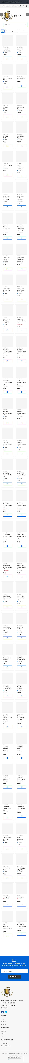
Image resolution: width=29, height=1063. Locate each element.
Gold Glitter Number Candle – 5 (7, 413)
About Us (3, 1021)
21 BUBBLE (20, 897)
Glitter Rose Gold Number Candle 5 (6, 259)
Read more (21, 330)
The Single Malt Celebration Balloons (7, 839)
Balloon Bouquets (21, 625)
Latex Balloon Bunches (23, 775)
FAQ (27, 6)
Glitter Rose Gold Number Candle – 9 (6, 320)
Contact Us (21, 6)
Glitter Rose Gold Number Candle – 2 (20, 197)
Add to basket (7, 58)
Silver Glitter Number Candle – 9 (7, 628)
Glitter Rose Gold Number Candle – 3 (6, 228)
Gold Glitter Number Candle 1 (7, 351)
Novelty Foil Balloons (22, 866)
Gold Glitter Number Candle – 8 (21, 444)
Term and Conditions (6, 1045)
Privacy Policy (4, 1043)
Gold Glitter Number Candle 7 (7, 444)
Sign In (3, 1033)
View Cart (3, 1031)
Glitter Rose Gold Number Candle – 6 (20, 259)
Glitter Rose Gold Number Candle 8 (20, 290)
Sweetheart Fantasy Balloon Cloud (7, 808)
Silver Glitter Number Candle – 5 (7, 567)
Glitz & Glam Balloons (22, 804)
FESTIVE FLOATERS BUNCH (6, 748)
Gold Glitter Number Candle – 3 (7, 382)
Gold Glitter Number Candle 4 (21, 382)
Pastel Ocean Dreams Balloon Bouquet (7, 717)
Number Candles (21, 194)
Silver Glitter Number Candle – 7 (7, 598)
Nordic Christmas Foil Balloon (21, 839)
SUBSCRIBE (13, 976)
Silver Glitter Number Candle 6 (21, 567)
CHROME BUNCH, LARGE (20, 748)
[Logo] (7, 16)
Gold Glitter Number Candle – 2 (21, 351)
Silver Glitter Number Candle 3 (7, 536)
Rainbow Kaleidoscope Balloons (20, 717)
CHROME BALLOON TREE (20, 628)
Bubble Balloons (7, 895)
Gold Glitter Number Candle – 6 (21, 413)
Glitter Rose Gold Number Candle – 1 (6, 197)
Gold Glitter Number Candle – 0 (21, 320)
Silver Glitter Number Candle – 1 (7, 505)
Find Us (24, 6)
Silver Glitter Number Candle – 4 (21, 536)
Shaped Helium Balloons (9, 47)
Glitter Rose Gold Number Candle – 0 (20, 167)
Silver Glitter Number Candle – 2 (21, 505)
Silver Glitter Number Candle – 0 (21, 474)
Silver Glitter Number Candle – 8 (21, 598)
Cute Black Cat (21, 78)
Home (2, 1019)
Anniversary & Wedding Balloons (11, 922)
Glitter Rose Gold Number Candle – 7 (6, 290)
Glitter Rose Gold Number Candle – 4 (20, 228)
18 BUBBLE (6, 897)
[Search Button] (25, 24)
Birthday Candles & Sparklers (10, 194)
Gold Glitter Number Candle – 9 (7, 474)
